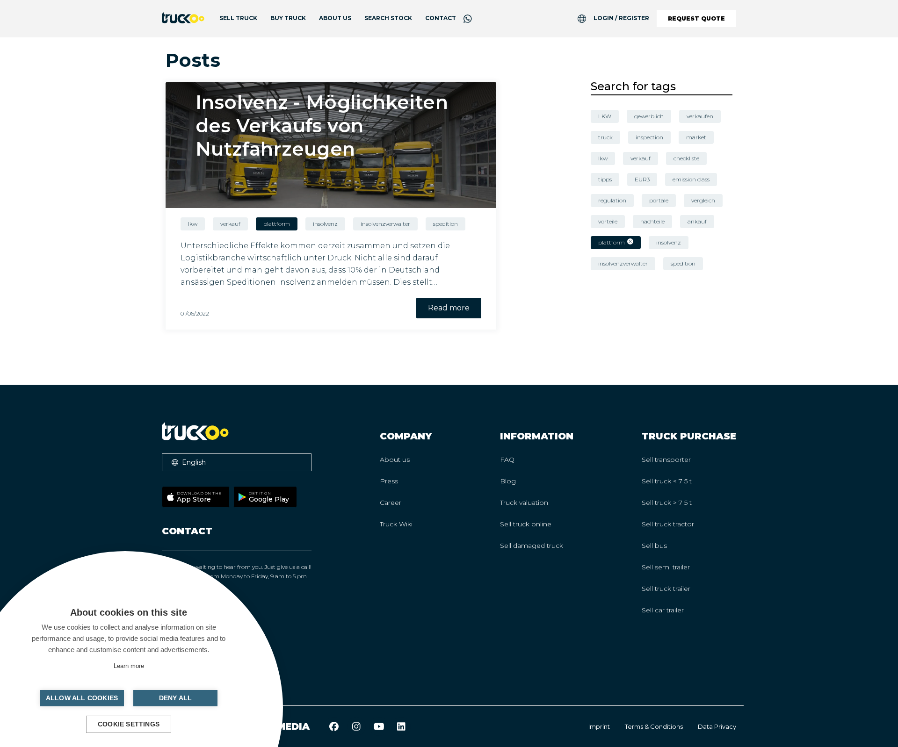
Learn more (129, 665)
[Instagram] (356, 726)
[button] (236, 462)
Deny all (175, 698)
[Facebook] (334, 726)
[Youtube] (378, 726)
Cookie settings (128, 724)
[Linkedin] (401, 726)
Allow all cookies (82, 698)
